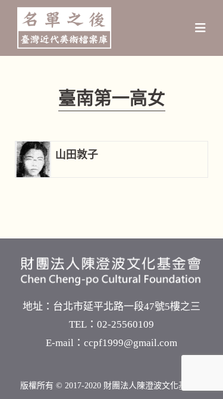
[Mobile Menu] (200, 27)
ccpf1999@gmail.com (130, 342)
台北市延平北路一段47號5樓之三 (126, 306)
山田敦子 (76, 155)
